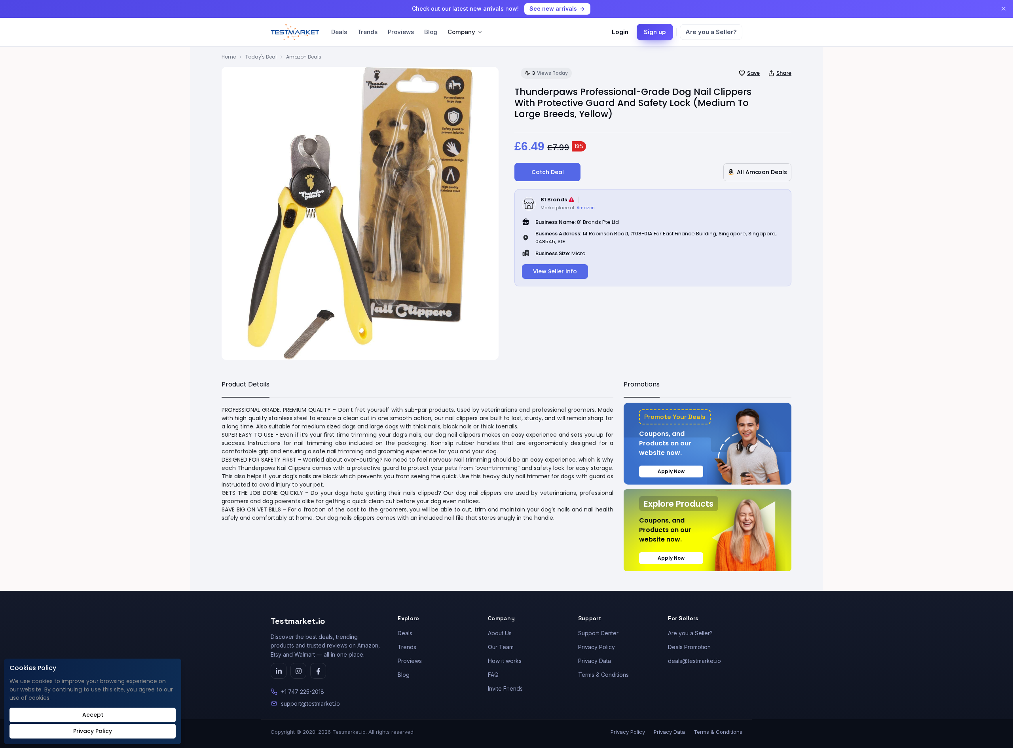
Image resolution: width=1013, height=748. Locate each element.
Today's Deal (261, 56)
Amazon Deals (303, 56)
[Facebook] (318, 671)
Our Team (501, 647)
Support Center (598, 633)
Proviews (401, 32)
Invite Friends (505, 688)
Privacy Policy (596, 647)
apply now (671, 471)
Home (229, 56)
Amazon (586, 208)
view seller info (555, 271)
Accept (92, 715)
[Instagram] (298, 671)
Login (620, 32)
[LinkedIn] (278, 671)
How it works (505, 660)
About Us (500, 633)
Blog (430, 32)
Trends (367, 32)
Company (461, 32)
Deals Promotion (689, 647)
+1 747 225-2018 (302, 691)
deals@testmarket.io (694, 660)
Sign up (655, 32)
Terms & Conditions (603, 674)
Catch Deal (547, 172)
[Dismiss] (1003, 8)
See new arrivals (553, 8)
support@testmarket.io (310, 703)
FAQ (493, 674)
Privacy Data (594, 660)
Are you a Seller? (711, 32)
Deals (339, 32)
